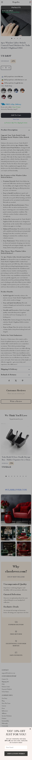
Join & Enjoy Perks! (16, 754)
